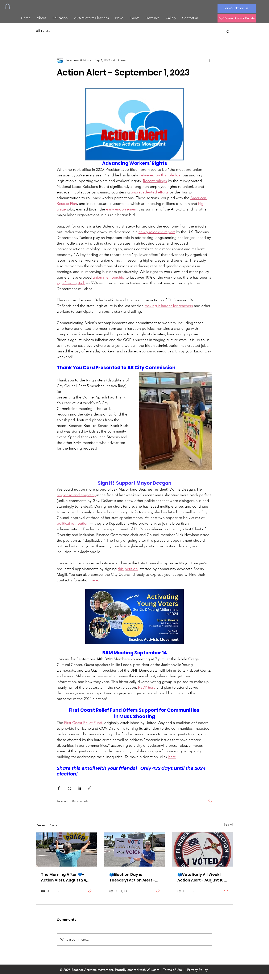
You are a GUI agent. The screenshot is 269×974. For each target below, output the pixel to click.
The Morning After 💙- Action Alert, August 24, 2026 (64, 877)
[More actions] (209, 60)
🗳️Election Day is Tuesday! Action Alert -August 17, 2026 (132, 877)
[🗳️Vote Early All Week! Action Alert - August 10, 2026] (202, 849)
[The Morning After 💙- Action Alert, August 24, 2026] (66, 849)
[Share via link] (90, 788)
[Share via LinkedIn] (79, 788)
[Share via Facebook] (59, 788)
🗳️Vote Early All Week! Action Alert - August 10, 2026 (200, 877)
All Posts (43, 31)
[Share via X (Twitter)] (69, 788)
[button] (228, 31)
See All (228, 824)
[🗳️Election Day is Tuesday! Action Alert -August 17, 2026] (134, 849)
